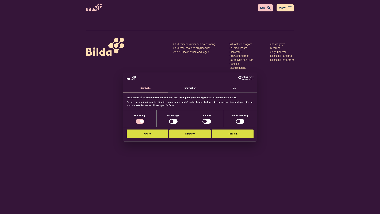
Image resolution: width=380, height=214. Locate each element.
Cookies (234, 63)
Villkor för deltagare (240, 44)
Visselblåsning (237, 67)
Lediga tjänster (277, 52)
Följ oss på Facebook (281, 55)
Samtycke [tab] (145, 88)
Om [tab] (234, 88)
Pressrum (274, 47)
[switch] (173, 121)
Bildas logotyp (277, 44)
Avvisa (147, 133)
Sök (262, 7)
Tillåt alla (232, 133)
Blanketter (235, 52)
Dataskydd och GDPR (241, 59)
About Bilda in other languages (191, 52)
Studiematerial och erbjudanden (191, 47)
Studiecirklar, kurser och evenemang (194, 44)
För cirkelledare (238, 47)
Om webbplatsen (239, 55)
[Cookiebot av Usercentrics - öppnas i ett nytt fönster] (241, 78)
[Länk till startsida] (105, 47)
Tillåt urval (190, 133)
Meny (282, 7)
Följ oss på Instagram (281, 59)
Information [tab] (190, 88)
